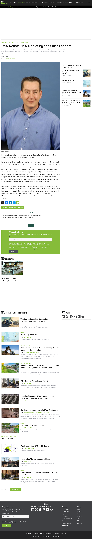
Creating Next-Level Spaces (32, 425)
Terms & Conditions (54, 533)
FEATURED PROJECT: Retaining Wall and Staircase (11, 280)
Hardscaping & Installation (20, 42)
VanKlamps (27, 324)
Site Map (63, 533)
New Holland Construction (31, 352)
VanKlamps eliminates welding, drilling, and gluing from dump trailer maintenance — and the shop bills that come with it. (38, 326)
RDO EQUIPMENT (28, 370)
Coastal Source (28, 337)
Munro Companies (29, 448)
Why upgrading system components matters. (32, 450)
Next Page (15, 489)
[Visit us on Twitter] (67, 316)
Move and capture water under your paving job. (33, 403)
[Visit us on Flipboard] (79, 316)
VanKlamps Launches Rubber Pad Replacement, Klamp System (71, 71)
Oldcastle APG (28, 427)
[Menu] (89, 2)
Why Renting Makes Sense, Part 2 (34, 381)
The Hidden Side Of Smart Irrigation (35, 446)
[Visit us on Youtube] (83, 316)
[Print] (2, 202)
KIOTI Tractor (27, 461)
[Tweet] (14, 202)
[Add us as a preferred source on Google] (17, 202)
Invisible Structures (29, 401)
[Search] (85, 2)
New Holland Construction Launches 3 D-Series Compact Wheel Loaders (71, 92)
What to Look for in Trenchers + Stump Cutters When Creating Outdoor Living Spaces (71, 102)
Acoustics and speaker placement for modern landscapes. (36, 339)
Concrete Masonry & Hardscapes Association (36, 412)
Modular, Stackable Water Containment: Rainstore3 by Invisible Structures (37, 397)
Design (22, 332)
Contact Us (29, 533)
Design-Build (5, 42)
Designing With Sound (68, 80)
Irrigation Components (27, 444)
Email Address (13, 236)
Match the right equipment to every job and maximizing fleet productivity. (37, 464)
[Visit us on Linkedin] (63, 316)
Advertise (36, 533)
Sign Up (13, 251)
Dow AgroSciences (10, 58)
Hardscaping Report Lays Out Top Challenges (39, 410)
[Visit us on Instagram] (75, 316)
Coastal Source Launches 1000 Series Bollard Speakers (39, 473)
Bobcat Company (29, 383)
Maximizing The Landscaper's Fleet (35, 459)
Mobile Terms (25, 249)
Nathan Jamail (7, 439)
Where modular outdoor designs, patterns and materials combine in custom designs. (39, 430)
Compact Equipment (26, 345)
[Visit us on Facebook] (71, 316)
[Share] (6, 202)
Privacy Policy (35, 249)
